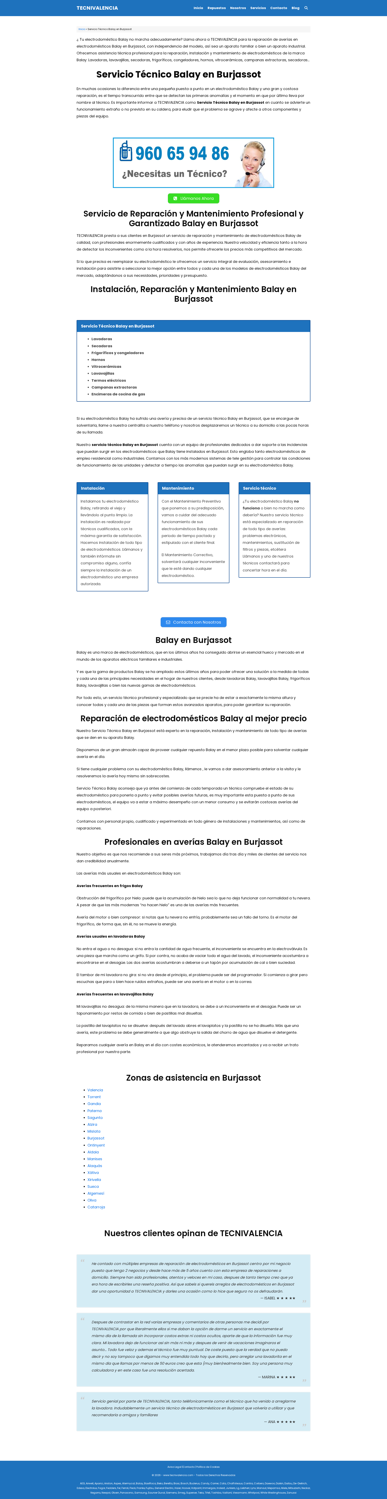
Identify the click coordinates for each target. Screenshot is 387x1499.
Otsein (115, 1492)
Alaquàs (94, 1165)
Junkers (230, 1488)
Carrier (214, 1483)
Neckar (306, 1488)
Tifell (207, 1492)
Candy (205, 1483)
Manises (94, 1158)
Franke (141, 1488)
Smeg (181, 1492)
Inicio (198, 8)
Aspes (117, 1483)
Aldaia (93, 1152)
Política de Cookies (208, 1467)
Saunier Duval (156, 1492)
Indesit (221, 1488)
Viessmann (240, 1492)
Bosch (184, 1483)
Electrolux (91, 1488)
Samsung (140, 1492)
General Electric (164, 1488)
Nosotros (238, 8)
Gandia (94, 1103)
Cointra (248, 1483)
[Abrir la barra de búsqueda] (306, 8)
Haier (178, 1488)
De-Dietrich (300, 1483)
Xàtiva (93, 1172)
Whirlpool (253, 1492)
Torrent (94, 1096)
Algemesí (95, 1193)
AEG (82, 1483)
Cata (223, 1483)
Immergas (209, 1488)
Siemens (171, 1492)
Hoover (186, 1488)
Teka (201, 1492)
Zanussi (291, 1492)
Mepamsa (273, 1488)
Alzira (92, 1124)
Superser (191, 1492)
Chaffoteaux (235, 1483)
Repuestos (217, 8)
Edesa (80, 1488)
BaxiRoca (150, 1483)
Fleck (133, 1488)
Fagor (101, 1488)
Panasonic (126, 1492)
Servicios (258, 8)
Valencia (95, 1090)
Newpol (106, 1492)
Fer (119, 1488)
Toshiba (216, 1492)
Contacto (278, 8)
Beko (160, 1483)
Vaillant (227, 1492)
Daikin (279, 1483)
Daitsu (288, 1483)
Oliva (91, 1200)
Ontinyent (96, 1145)
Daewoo (270, 1483)
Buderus (194, 1483)
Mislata (93, 1131)
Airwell (90, 1483)
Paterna (94, 1110)
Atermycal (128, 1483)
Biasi (177, 1483)
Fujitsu (150, 1488)
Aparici (99, 1483)
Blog (296, 8)
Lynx (253, 1488)
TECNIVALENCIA (97, 7)
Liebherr (245, 1488)
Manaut (261, 1488)
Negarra (96, 1492)
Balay (139, 1483)
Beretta (168, 1483)
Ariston (108, 1483)
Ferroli (125, 1488)
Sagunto (95, 1117)
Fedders (111, 1488)
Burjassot (95, 1138)
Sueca (93, 1186)
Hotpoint (196, 1488)
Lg (237, 1488)
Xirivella (94, 1179)
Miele (284, 1488)
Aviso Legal (174, 1467)
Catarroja (96, 1207)
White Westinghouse (273, 1492)
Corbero (259, 1483)
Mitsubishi (294, 1488)
